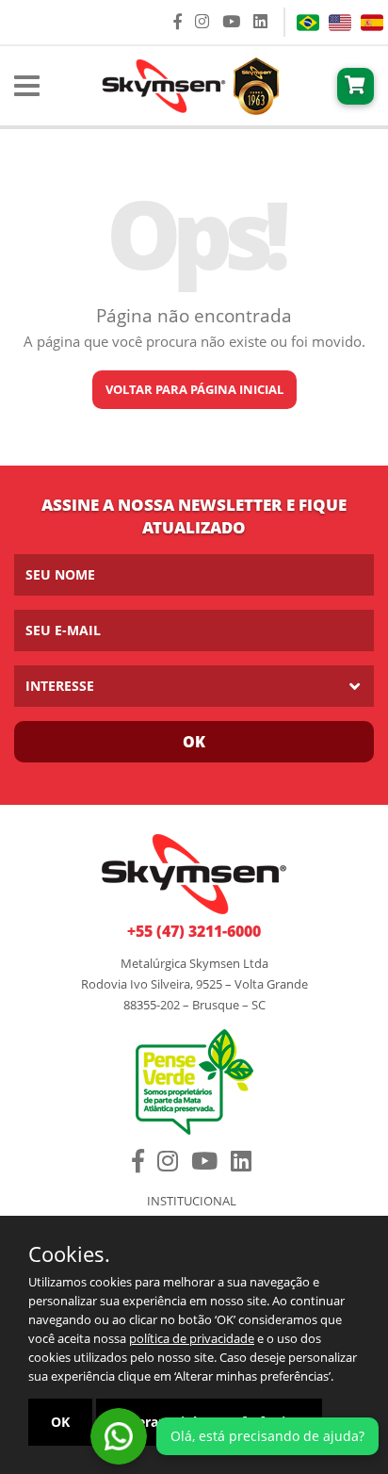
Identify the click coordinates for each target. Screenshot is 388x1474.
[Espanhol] (372, 22)
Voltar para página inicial (194, 389)
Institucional (191, 1201)
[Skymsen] (188, 83)
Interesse (59, 686)
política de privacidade (191, 1338)
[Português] (308, 22)
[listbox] (194, 686)
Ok (194, 741)
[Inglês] (340, 22)
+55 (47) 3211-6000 (194, 931)
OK (60, 1422)
